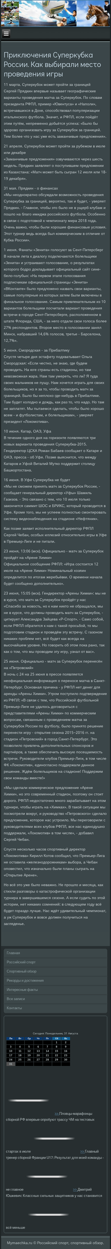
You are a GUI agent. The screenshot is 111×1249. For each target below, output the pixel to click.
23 (65, 1055)
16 (65, 1050)
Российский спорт (21, 962)
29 (56, 1059)
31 (10, 1063)
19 (29, 1055)
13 (38, 1050)
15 (56, 1050)
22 (56, 1055)
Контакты (14, 1008)
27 (38, 1059)
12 (29, 1050)
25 (20, 1059)
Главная (13, 953)
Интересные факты (22, 990)
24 (10, 1059)
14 (47, 1050)
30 (65, 1059)
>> (57, 1113)
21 (47, 1055)
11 (20, 1050)
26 (29, 1059)
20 (38, 1055)
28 (47, 1059)
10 (10, 1050)
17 (10, 1055)
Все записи (16, 999)
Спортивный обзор (21, 971)
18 (20, 1055)
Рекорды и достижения (25, 981)
